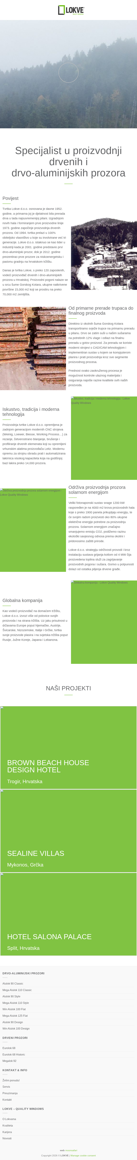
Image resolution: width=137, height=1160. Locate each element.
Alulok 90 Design (13, 1022)
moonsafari (71, 1150)
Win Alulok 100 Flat (14, 1009)
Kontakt (7, 1099)
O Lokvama (9, 1119)
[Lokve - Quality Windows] (71, 10)
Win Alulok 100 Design (16, 1028)
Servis (6, 1086)
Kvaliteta (8, 1125)
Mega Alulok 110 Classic (17, 990)
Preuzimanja (10, 1093)
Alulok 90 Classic (13, 983)
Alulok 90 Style (11, 996)
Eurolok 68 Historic (14, 1054)
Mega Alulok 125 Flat (15, 1015)
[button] (5, 10)
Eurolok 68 (9, 1048)
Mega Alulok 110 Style (16, 1003)
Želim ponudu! (11, 1080)
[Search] (133, 10)
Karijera (7, 1132)
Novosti (7, 1138)
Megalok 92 (9, 1061)
